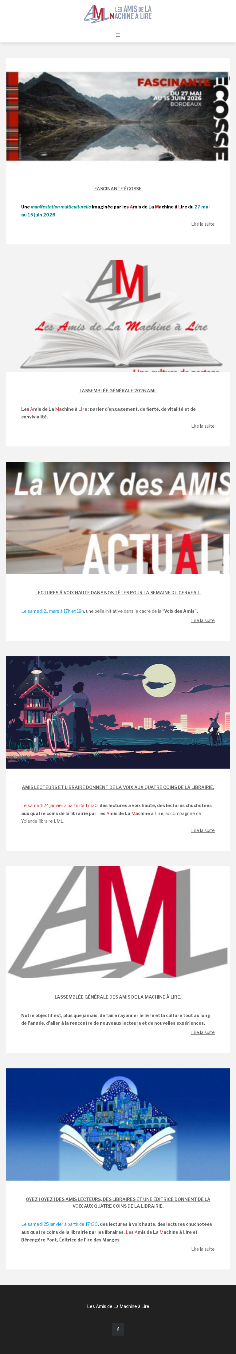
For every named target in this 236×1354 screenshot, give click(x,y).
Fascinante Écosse (118, 188)
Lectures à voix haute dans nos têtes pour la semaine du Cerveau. (118, 592)
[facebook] (118, 1329)
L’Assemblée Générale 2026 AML (118, 390)
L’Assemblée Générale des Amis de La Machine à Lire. (118, 997)
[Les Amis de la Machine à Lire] (118, 13)
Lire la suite (203, 224)
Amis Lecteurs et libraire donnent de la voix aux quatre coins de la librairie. (118, 787)
